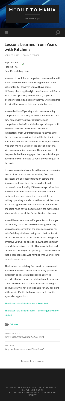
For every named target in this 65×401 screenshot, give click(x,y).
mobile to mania (32, 9)
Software (14, 324)
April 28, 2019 (12, 55)
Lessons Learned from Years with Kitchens (31, 47)
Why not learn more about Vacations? (24, 347)
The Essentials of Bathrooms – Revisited (26, 303)
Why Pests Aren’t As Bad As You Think (24, 335)
